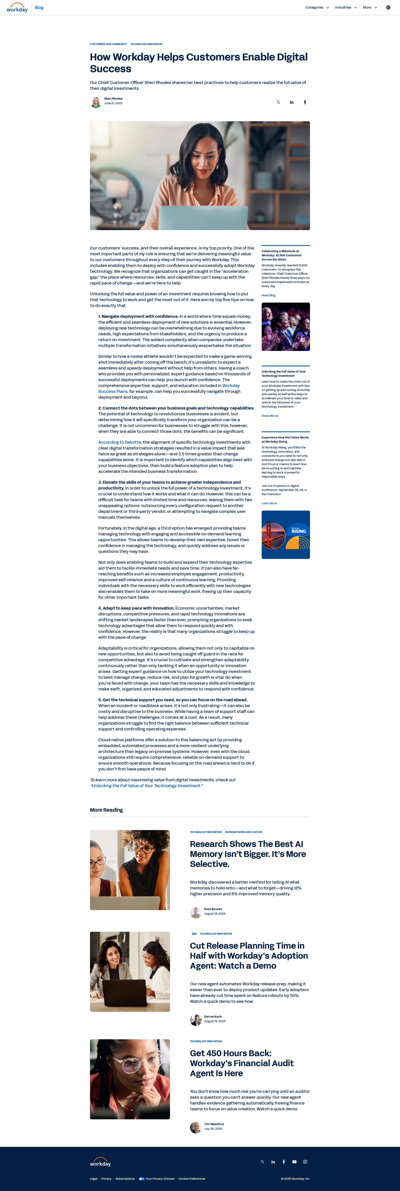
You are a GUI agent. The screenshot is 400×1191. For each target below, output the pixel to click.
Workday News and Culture (243, 832)
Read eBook (270, 416)
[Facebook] (284, 1162)
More (367, 7)
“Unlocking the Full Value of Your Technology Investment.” (146, 786)
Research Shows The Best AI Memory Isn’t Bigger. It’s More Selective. (248, 854)
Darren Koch (213, 1017)
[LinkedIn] (273, 1162)
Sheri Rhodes (113, 99)
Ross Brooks (213, 909)
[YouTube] (294, 1162)
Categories (314, 7)
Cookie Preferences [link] (192, 1179)
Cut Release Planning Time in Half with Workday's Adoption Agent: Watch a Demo (249, 956)
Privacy (106, 1179)
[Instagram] (305, 1162)
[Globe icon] (388, 8)
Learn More (269, 503)
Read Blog (268, 295)
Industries (343, 7)
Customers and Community (108, 44)
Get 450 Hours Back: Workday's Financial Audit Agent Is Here (242, 1063)
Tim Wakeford (214, 1124)
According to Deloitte (119, 442)
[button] (278, 102)
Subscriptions (125, 1179)
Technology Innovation (146, 44)
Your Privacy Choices (160, 1179)
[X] (263, 1162)
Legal (93, 1179)
